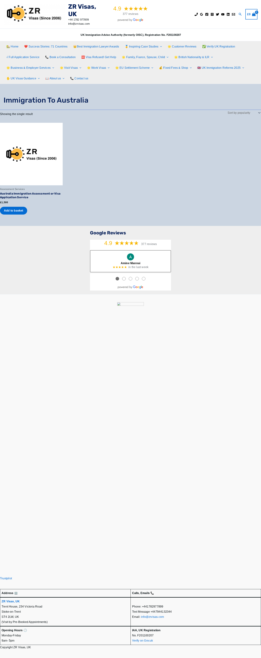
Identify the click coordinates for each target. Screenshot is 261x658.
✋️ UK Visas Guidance (21, 78)
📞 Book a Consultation (60, 57)
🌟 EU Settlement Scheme (132, 67)
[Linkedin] (228, 14)
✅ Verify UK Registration (218, 46)
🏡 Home (12, 46)
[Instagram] (212, 14)
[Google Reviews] (201, 14)
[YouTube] (222, 14)
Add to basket (13, 210)
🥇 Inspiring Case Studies (142, 46)
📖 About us (53, 78)
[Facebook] (206, 14)
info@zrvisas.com (152, 616)
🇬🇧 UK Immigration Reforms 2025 (219, 67)
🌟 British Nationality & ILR (191, 57)
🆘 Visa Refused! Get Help (98, 57)
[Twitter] (217, 14)
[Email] (233, 14)
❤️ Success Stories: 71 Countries (45, 46)
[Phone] (196, 14)
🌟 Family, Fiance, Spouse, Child (143, 57)
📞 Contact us (79, 78)
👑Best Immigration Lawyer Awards (96, 46)
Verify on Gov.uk (142, 640)
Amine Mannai (130, 263)
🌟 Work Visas (96, 67)
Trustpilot (6, 578)
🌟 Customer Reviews (182, 46)
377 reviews (130, 13)
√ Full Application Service (22, 57)
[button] (240, 14)
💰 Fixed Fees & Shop (173, 67)
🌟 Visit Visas (69, 67)
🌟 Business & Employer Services (28, 67)
